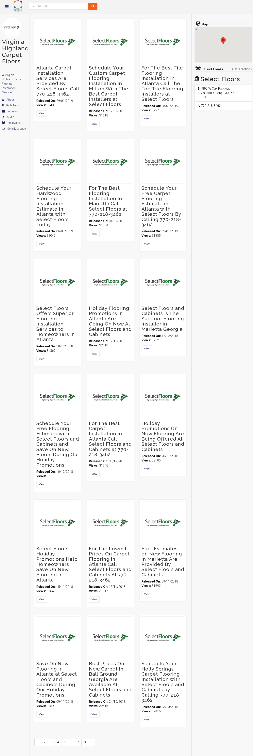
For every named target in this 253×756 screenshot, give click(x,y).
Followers (13, 122)
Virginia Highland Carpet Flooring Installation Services (12, 83)
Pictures (12, 111)
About (10, 99)
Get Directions (242, 69)
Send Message (16, 128)
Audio (10, 117)
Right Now (12, 105)
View (41, 113)
